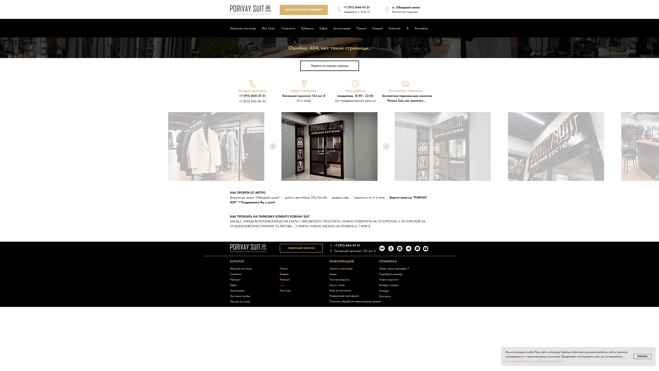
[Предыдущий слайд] (272, 146)
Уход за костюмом (340, 290)
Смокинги (288, 28)
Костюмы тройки (240, 296)
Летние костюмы (240, 301)
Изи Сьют (268, 28)
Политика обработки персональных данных (355, 301)
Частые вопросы (340, 279)
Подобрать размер (390, 274)
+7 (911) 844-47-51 (356, 7)
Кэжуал (377, 28)
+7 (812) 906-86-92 (252, 101)
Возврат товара (389, 285)
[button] (304, 10)
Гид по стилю (337, 285)
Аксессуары (342, 28)
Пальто (361, 28)
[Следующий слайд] (386, 146)
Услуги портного (389, 279)
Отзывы (384, 290)
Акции (333, 274)
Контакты (421, 28)
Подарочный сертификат (344, 295)
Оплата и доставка (341, 268)
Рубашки (307, 28)
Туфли (323, 28)
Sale (282, 285)
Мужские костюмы (243, 28)
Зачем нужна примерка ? (394, 268)
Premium (395, 28)
